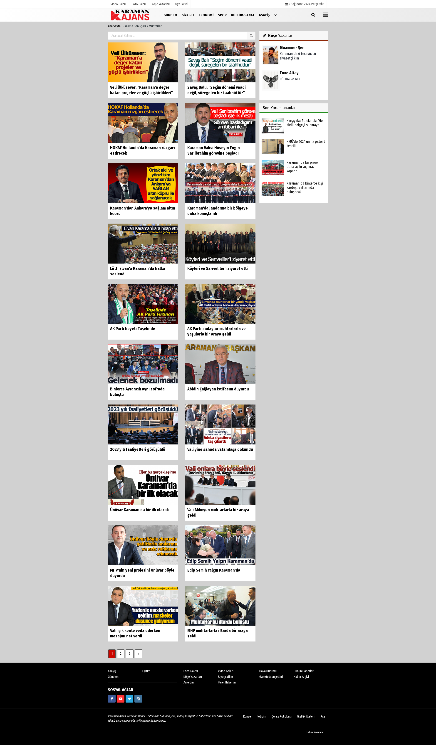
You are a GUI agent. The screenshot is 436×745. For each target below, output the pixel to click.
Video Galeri (225, 671)
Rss (323, 716)
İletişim (261, 716)
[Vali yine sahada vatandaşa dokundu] (220, 424)
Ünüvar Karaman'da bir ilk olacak (139, 509)
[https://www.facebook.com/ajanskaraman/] (112, 699)
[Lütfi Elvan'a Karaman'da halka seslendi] (143, 243)
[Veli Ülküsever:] (143, 62)
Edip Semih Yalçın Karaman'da (213, 570)
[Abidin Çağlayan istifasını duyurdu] (220, 364)
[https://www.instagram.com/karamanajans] (138, 699)
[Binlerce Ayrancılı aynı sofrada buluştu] (143, 364)
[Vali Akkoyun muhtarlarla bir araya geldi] (220, 485)
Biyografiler (225, 677)
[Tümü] (275, 15)
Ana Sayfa (114, 26)
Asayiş (112, 671)
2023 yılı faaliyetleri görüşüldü (137, 449)
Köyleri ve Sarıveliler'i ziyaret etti (217, 268)
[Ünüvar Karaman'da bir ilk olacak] (143, 485)
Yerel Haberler (227, 682)
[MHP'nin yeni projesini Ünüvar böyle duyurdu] (143, 545)
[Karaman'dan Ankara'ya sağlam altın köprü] (143, 183)
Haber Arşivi (301, 677)
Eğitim (146, 671)
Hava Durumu (268, 671)
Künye (247, 716)
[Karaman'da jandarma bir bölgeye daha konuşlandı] (220, 183)
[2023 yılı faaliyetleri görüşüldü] (143, 424)
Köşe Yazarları (192, 677)
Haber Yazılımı (314, 732)
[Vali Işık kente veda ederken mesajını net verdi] (143, 605)
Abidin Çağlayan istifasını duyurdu (218, 389)
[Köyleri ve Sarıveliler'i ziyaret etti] (220, 243)
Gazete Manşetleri (271, 677)
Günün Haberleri (304, 671)
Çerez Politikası (282, 716)
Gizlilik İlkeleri (306, 716)
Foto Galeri (190, 671)
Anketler (188, 682)
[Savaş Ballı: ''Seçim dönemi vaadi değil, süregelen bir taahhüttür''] (220, 62)
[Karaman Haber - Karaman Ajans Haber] (130, 15)
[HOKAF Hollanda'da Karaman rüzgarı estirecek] (143, 123)
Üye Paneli (181, 4)
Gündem (113, 677)
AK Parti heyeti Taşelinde (132, 328)
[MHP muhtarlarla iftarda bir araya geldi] (220, 605)
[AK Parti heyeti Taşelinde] (143, 304)
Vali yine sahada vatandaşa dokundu (220, 449)
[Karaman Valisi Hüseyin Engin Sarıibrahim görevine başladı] (220, 123)
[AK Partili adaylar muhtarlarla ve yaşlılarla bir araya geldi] (220, 304)
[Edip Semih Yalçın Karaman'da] (220, 545)
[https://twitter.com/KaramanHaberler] (129, 699)
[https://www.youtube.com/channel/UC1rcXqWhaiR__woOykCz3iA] (120, 699)
